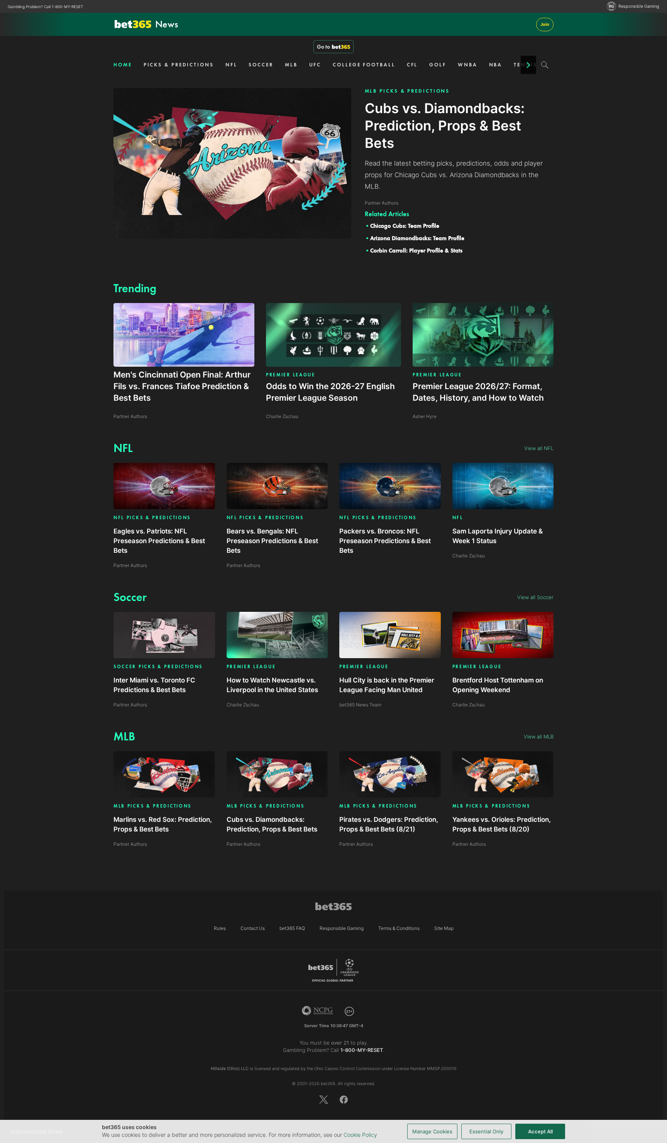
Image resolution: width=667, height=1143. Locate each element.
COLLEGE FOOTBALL (364, 64)
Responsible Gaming (638, 6)
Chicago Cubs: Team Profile (404, 226)
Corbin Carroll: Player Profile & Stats (416, 250)
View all (539, 448)
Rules (220, 928)
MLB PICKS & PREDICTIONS (407, 91)
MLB (291, 64)
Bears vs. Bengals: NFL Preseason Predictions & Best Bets (272, 540)
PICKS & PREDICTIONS (179, 64)
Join (544, 24)
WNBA (467, 64)
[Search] (545, 64)
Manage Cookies (432, 1131)
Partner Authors (130, 565)
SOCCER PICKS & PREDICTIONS (158, 667)
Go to (323, 46)
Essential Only (486, 1131)
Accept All (540, 1131)
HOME (122, 64)
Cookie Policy (360, 1134)
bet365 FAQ (292, 928)
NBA (496, 64)
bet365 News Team (360, 705)
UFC (315, 64)
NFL (231, 64)
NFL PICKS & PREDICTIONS (152, 518)
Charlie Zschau (468, 556)
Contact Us (252, 928)
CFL (412, 64)
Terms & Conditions (399, 928)
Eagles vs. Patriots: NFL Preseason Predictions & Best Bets (159, 540)
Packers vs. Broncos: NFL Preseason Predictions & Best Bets (385, 540)
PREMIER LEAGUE (290, 375)
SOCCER (261, 64)
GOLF (437, 64)
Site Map (444, 928)
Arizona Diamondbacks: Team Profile (417, 238)
